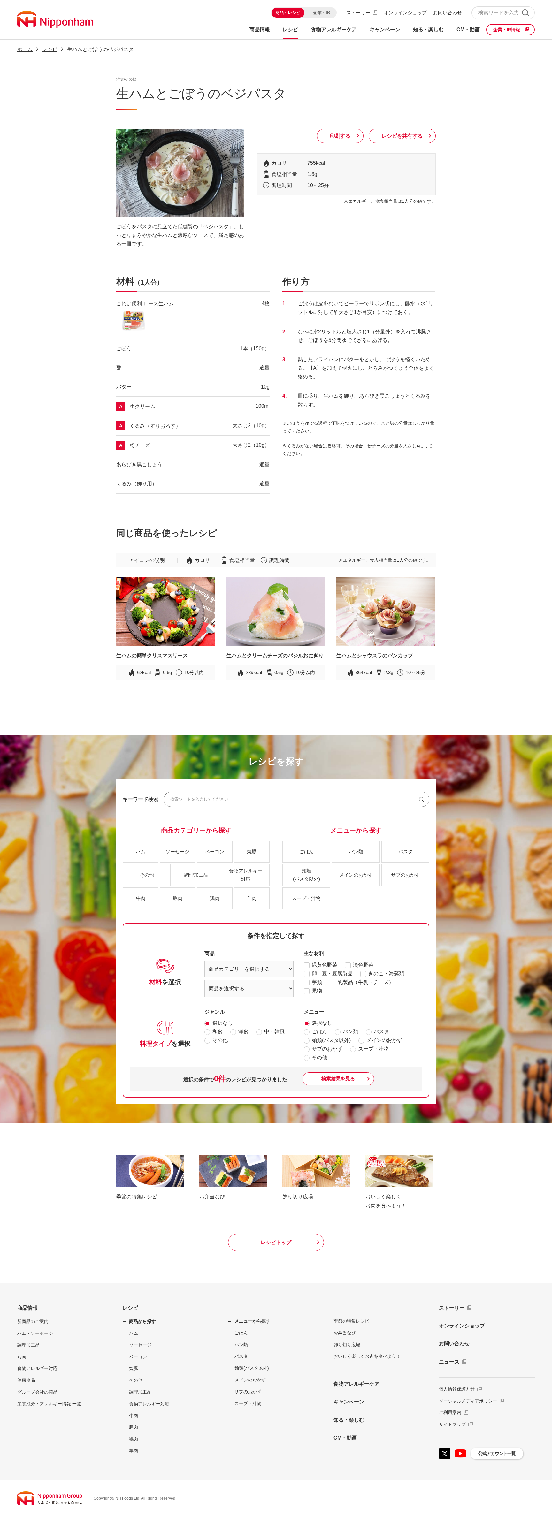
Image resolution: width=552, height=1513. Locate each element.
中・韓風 (274, 1031)
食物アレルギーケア (356, 1384)
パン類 (350, 1031)
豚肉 (133, 1427)
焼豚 (133, 1368)
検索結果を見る (338, 1078)
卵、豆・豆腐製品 (332, 973)
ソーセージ (140, 1345)
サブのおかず (327, 1049)
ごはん (319, 1031)
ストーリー (358, 12)
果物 (317, 990)
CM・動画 (345, 1438)
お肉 (21, 1356)
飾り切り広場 (347, 1344)
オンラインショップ (405, 12)
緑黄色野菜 (324, 965)
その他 (220, 1040)
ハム (133, 1333)
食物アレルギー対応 (37, 1368)
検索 (525, 12)
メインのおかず (384, 1040)
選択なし (222, 1023)
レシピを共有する (402, 136)
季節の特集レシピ (351, 1321)
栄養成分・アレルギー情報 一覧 (49, 1403)
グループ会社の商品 (37, 1392)
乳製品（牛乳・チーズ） (366, 982)
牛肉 (133, 1415)
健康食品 (26, 1380)
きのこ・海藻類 (386, 973)
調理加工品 (28, 1345)
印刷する (340, 136)
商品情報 (27, 1308)
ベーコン (138, 1356)
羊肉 (133, 1450)
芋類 (317, 982)
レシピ (130, 1308)
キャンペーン (349, 1401)
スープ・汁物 (373, 1049)
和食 (217, 1031)
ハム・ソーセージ (35, 1333)
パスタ (381, 1031)
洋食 (243, 1031)
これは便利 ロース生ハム (145, 303)
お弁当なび (345, 1332)
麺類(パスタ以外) (331, 1040)
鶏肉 (133, 1438)
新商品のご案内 (33, 1321)
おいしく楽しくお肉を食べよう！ (367, 1356)
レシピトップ (276, 1242)
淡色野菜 (363, 965)
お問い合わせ (447, 12)
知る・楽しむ (349, 1420)
